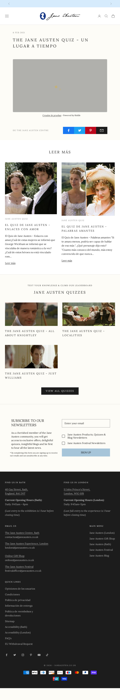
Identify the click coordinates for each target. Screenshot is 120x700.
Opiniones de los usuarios (20, 588)
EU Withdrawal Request (19, 643)
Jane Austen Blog (99, 555)
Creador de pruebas (51, 115)
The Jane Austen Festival (19, 566)
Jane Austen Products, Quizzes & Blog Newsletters (87, 436)
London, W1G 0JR (74, 493)
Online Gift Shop (15, 555)
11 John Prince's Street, (77, 489)
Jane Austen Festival (101, 549)
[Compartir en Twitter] (79, 130)
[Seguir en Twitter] (14, 654)
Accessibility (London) (18, 632)
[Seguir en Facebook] (6, 654)
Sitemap (10, 621)
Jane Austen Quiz (16, 219)
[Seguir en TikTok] (47, 654)
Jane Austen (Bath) (100, 544)
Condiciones (12, 594)
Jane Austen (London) (102, 532)
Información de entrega (18, 605)
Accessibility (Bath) (16, 626)
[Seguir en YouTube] (39, 654)
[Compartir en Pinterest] (90, 130)
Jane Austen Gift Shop (102, 538)
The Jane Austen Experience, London (26, 543)
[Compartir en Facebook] (68, 130)
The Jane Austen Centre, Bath (22, 532)
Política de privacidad (17, 600)
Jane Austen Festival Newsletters (86, 443)
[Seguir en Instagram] (22, 654)
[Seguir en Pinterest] (30, 654)
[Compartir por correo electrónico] (101, 130)
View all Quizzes (60, 390)
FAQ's (8, 638)
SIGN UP (86, 452)
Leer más (10, 263)
